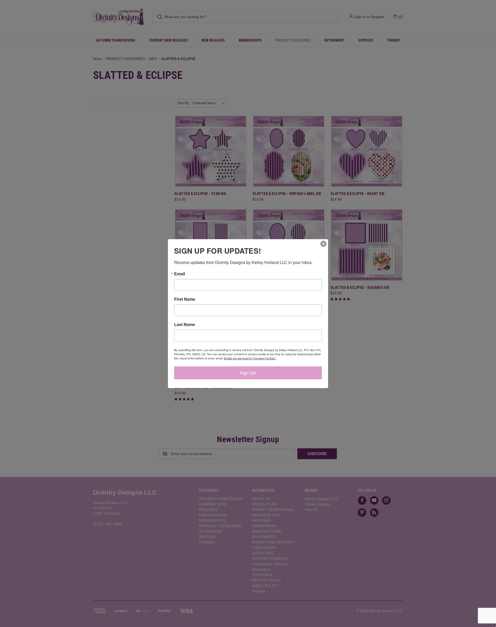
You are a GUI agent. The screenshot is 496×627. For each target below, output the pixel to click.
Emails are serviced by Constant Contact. (250, 358)
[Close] (323, 244)
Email (179, 274)
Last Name (184, 324)
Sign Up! (248, 373)
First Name (184, 299)
